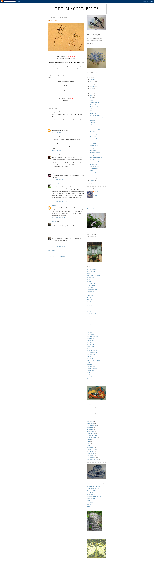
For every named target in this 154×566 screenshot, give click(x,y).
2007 (90, 183)
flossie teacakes (90, 308)
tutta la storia (90, 374)
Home (66, 253)
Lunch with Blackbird (95, 152)
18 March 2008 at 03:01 (59, 232)
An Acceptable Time (92, 269)
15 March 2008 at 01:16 (59, 124)
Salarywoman (90, 455)
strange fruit (90, 362)
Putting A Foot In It (94, 162)
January (92, 180)
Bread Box (89, 281)
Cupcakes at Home (91, 285)
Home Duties (90, 429)
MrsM (88, 445)
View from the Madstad (92, 459)
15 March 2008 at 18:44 (59, 201)
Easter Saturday (93, 125)
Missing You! (93, 113)
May (91, 95)
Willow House (90, 381)
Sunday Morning (91, 498)
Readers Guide (90, 340)
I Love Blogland (91, 433)
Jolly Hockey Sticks (91, 314)
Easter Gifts (92, 120)
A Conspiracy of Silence (95, 129)
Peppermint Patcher (91, 328)
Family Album (90, 417)
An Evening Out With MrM (93, 486)
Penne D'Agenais (91, 494)
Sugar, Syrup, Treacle (95, 148)
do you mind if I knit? (92, 289)
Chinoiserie (89, 411)
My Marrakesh (90, 322)
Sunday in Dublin (94, 173)
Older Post (81, 253)
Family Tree (90, 419)
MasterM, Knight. (94, 134)
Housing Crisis (90, 431)
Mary (53, 128)
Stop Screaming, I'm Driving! (94, 360)
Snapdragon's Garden (92, 352)
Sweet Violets (93, 136)
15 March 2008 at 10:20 (59, 133)
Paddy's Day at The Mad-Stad (97, 138)
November (92, 81)
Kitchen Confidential (92, 435)
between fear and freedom (96, 157)
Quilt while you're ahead (92, 336)
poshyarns (89, 332)
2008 (90, 77)
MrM (88, 443)
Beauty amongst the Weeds (93, 275)
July (91, 91)
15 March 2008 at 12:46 (59, 151)
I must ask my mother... (95, 115)
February (92, 178)
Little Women (93, 104)
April (91, 98)
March (91, 100)
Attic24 (88, 273)
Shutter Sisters (90, 346)
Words (88, 506)
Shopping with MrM (95, 159)
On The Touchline (91, 490)
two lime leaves (90, 376)
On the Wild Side (91, 447)
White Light (93, 111)
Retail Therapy (90, 453)
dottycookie (54, 155)
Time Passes (90, 502)
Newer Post (50, 253)
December (92, 79)
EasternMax (90, 302)
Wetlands (89, 504)
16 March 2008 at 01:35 (59, 217)
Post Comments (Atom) (59, 256)
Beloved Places (90, 407)
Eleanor (89, 303)
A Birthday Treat (94, 175)
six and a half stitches (92, 350)
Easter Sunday (93, 122)
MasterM (89, 439)
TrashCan (89, 372)
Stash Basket (90, 358)
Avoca (91, 170)
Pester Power (93, 143)
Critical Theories (91, 413)
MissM (88, 441)
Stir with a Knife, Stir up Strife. (94, 496)
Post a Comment (51, 250)
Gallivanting (90, 427)
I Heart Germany (91, 312)
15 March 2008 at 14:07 (59, 169)
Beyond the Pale (91, 409)
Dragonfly (89, 297)
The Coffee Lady (91, 366)
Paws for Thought (53, 20)
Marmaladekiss (90, 318)
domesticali (89, 293)
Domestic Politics (91, 415)
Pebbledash (89, 326)
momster (89, 320)
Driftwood (89, 299)
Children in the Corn (92, 283)
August (92, 88)
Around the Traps (91, 271)
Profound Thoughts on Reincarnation (95, 167)
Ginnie (53, 205)
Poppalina (89, 330)
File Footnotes (90, 421)
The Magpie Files (77, 8)
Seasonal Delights (91, 457)
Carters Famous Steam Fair (93, 488)
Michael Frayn (93, 131)
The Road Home (93, 164)
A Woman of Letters (94, 102)
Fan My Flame (90, 306)
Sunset (88, 500)
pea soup (89, 324)
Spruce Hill (89, 356)
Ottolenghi (92, 155)
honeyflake (89, 310)
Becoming (89, 279)
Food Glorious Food (92, 425)
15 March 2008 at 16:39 (59, 179)
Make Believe (93, 150)
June (91, 93)
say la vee (89, 342)
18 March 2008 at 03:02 (59, 246)
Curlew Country (91, 287)
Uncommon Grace (91, 378)
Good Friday (93, 127)
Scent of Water (90, 344)
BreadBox (54, 221)
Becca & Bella (90, 277)
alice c (97, 191)
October (92, 84)
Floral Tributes (90, 423)
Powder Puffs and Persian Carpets (98, 118)
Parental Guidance (91, 449)
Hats (91, 141)
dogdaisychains (90, 291)
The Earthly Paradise (92, 368)
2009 (90, 75)
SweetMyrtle (90, 364)
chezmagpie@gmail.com (93, 208)
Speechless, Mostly (91, 354)
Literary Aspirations (91, 437)
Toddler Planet (90, 370)
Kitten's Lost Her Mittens (58, 183)
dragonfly (54, 173)
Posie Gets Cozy (91, 334)
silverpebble (90, 348)
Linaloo (89, 316)
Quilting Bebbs (90, 338)
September (92, 86)
